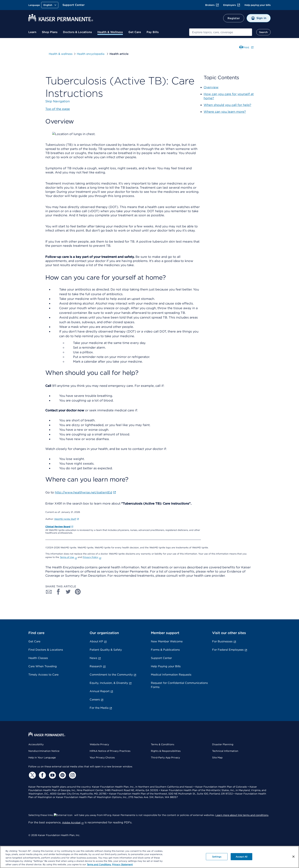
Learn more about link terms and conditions (241, 815)
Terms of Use (67, 557)
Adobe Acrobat (71, 822)
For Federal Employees (228, 649)
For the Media (99, 707)
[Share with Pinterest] (77, 591)
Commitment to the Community (111, 674)
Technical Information (225, 751)
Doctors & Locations (77, 32)
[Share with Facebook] (58, 591)
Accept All (241, 856)
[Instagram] (72, 775)
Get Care (134, 32)
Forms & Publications (165, 649)
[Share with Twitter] (68, 591)
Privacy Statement (122, 864)
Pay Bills (153, 32)
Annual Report (100, 691)
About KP (96, 641)
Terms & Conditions (162, 744)
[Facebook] (41, 775)
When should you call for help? (227, 105)
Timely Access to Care (43, 674)
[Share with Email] (48, 591)
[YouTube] (51, 775)
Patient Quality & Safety (106, 649)
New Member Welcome (167, 641)
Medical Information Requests (171, 674)
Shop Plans (49, 32)
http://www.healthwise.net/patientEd (83, 492)
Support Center (73, 5)
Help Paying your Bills (166, 666)
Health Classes (38, 658)
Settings (216, 856)
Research (96, 666)
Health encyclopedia (91, 54)
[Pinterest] (61, 775)
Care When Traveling (42, 666)
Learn (32, 32)
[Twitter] (31, 775)
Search (263, 32)
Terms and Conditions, (99, 864)
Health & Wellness (110, 32)
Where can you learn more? (225, 111)
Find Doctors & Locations (45, 649)
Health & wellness (61, 54)
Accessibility (36, 744)
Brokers (210, 5)
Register (234, 18)
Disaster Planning (222, 744)
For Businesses (222, 641)
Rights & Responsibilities (166, 751)
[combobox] (220, 32)
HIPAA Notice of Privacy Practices (110, 751)
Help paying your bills (257, 5)
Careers (95, 699)
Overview (211, 87)
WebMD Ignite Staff (65, 519)
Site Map (217, 757)
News (93, 658)
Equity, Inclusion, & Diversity (109, 683)
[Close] (293, 856)
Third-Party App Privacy (165, 757)
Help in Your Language (42, 757)
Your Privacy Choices (102, 757)
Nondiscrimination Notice (43, 751)
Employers (229, 5)
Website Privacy (99, 744)
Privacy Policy (90, 557)
